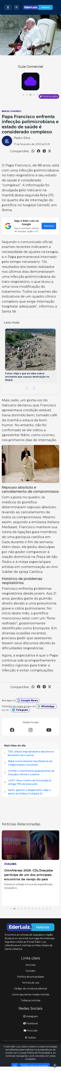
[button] (23, 94)
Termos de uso (30, 982)
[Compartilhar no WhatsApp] (33, 151)
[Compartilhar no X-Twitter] (49, 151)
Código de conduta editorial (30, 988)
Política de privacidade (30, 976)
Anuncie (31, 965)
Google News (29, 700)
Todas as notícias (30, 1000)
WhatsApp (47, 706)
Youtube (31, 1030)
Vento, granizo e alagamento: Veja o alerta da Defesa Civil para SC (29, 792)
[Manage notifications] (54, 1065)
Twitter (31, 1037)
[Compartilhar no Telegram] (44, 151)
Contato (30, 970)
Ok (15, 1065)
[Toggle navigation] (8, 7)
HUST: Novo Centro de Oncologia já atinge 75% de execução (29, 782)
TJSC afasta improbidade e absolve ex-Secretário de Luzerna (31, 753)
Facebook (32, 1023)
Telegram (21, 710)
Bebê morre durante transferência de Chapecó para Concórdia (30, 763)
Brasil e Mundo (11, 111)
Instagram (31, 1016)
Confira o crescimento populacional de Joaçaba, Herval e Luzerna (31, 772)
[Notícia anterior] (27, 388)
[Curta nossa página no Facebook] (12, 730)
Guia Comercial (30, 66)
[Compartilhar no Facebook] (38, 151)
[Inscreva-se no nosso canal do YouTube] (48, 730)
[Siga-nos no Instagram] (30, 730)
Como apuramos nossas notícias (30, 994)
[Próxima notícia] (34, 388)
